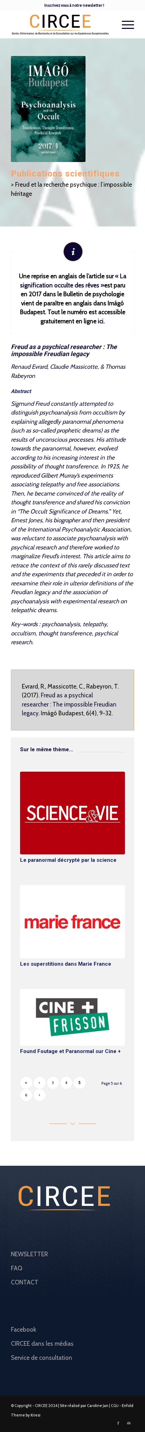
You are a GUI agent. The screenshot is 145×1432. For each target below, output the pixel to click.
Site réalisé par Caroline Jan (84, 1405)
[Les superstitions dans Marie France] (72, 921)
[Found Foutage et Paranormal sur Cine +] (72, 1017)
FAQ (16, 1268)
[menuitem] (74, 5)
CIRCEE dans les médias (42, 1343)
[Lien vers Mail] (129, 1423)
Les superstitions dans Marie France (65, 964)
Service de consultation (41, 1357)
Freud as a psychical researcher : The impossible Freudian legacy (69, 704)
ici (100, 321)
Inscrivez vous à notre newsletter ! (74, 5)
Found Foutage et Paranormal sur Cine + (70, 1051)
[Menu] (124, 24)
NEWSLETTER (29, 1254)
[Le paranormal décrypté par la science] (72, 813)
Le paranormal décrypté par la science (68, 860)
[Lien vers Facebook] (118, 1423)
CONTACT (24, 1282)
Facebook (23, 1329)
